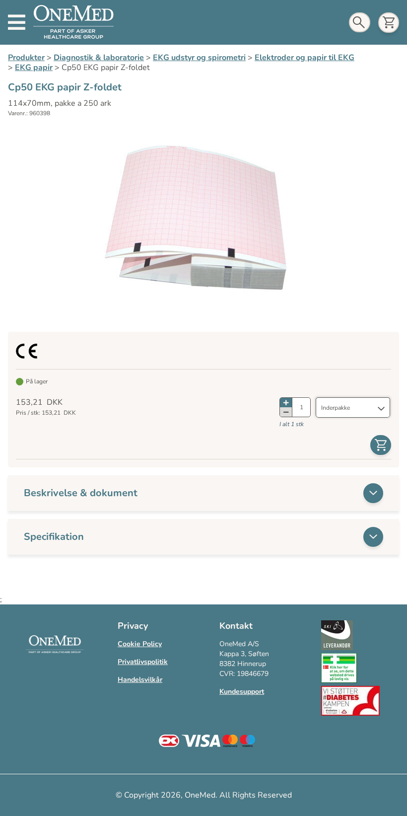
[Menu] (16, 22)
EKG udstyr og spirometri (199, 57)
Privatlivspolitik (143, 662)
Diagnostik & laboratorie (99, 57)
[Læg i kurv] (380, 445)
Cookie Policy (140, 644)
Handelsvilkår (140, 679)
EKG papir (34, 67)
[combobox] (353, 408)
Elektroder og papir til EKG (304, 57)
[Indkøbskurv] (388, 22)
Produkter (26, 57)
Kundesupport (241, 691)
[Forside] (73, 22)
